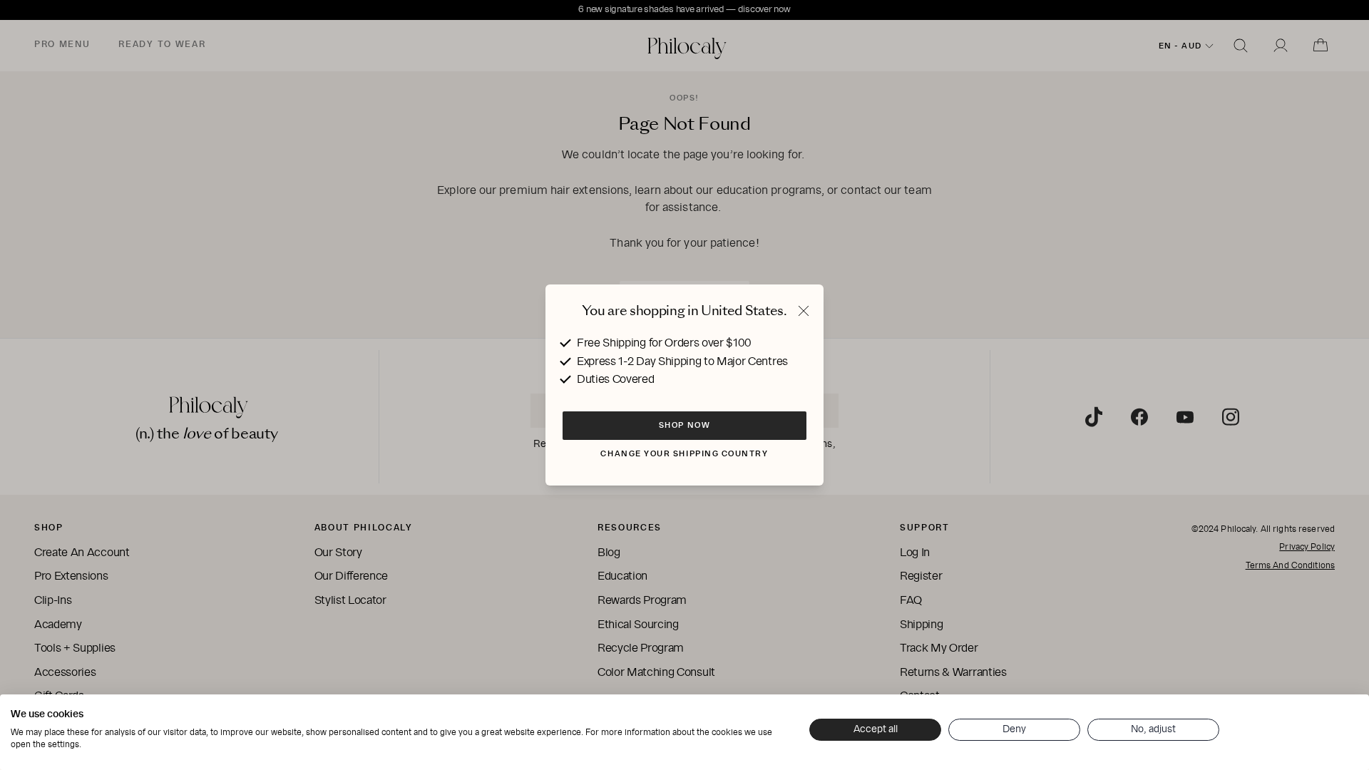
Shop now (684, 425)
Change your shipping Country (684, 453)
